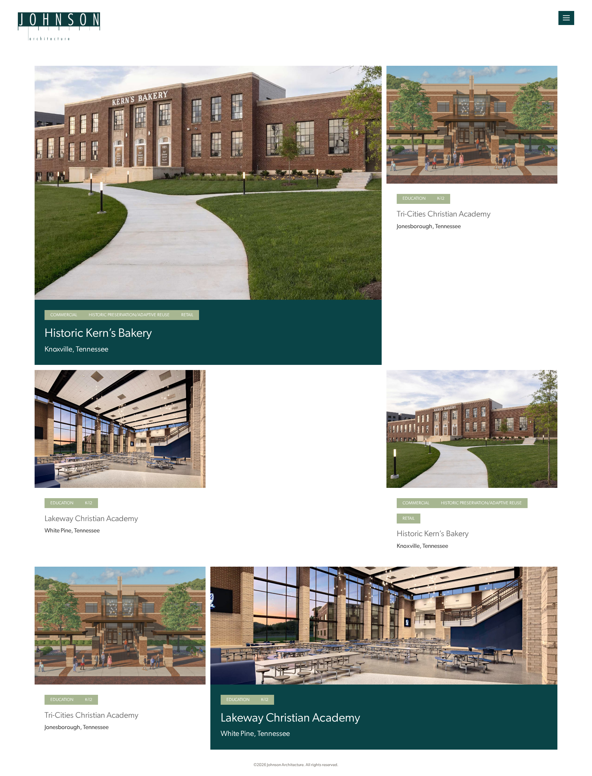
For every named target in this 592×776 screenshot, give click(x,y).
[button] (566, 18)
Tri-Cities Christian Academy (444, 214)
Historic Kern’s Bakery (98, 334)
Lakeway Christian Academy (91, 519)
